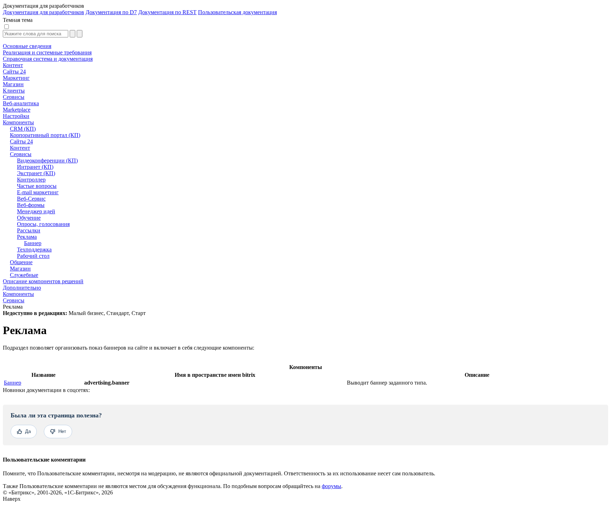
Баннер (12, 383)
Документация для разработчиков (43, 12)
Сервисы (13, 300)
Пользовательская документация (237, 12)
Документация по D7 (111, 12)
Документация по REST (167, 12)
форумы (331, 486)
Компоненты (18, 294)
